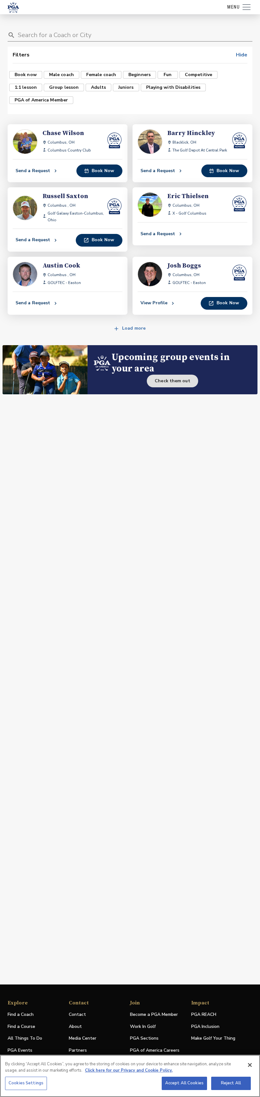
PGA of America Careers (154, 1050)
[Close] (250, 1065)
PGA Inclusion (205, 1026)
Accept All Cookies (184, 1083)
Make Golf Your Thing (213, 1038)
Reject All (231, 1083)
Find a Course (21, 1026)
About (75, 1026)
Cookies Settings (26, 1083)
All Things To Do (25, 1038)
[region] (130, 1076)
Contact (77, 1014)
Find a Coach (21, 1014)
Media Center (82, 1038)
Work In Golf (143, 1026)
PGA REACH (203, 1014)
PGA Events (20, 1050)
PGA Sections (144, 1038)
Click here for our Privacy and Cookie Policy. (128, 1070)
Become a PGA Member (154, 1014)
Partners (78, 1050)
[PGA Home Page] (13, 7)
